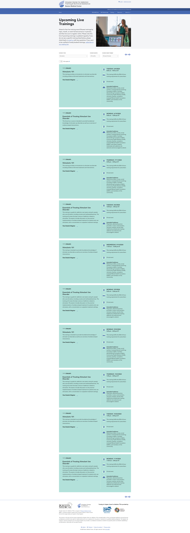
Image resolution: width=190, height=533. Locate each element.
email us (70, 40)
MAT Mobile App (104, 12)
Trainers (90, 527)
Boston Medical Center (86, 510)
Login (121, 1)
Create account (127, 1)
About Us (127, 12)
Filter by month (94, 53)
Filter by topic (62, 53)
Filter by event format (107, 53)
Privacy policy (107, 527)
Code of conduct (98, 527)
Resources (119, 12)
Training (112, 12)
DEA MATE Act (95, 12)
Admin (84, 527)
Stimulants (68, 68)
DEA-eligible (61, 61)
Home (60, 12)
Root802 (108, 529)
